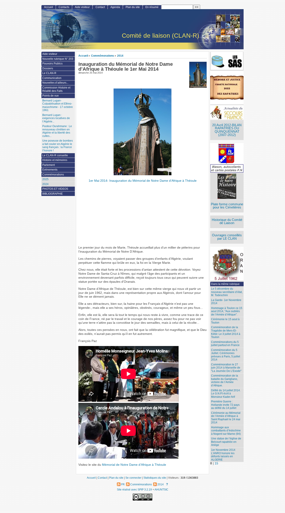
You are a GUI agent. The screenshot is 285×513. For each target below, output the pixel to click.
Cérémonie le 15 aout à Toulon (225, 321)
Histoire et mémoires (54, 160)
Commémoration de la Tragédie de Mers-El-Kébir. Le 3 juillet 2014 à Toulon (225, 332)
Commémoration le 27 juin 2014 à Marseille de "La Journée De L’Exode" (226, 368)
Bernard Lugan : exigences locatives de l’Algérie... (56, 118)
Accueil (83, 55)
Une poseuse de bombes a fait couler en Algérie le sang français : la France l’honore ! (57, 145)
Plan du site (133, 7)
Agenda (115, 7)
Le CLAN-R (49, 73)
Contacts (64, 7)
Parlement (48, 165)
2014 (120, 55)
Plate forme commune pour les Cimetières (227, 206)
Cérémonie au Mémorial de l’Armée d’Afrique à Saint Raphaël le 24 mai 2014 (225, 417)
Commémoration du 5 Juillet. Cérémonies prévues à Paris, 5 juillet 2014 (225, 354)
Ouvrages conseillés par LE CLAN (227, 237)
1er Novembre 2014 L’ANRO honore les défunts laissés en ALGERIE (223, 454)
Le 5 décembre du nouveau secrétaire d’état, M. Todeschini (226, 292)
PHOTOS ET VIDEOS (55, 188)
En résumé (152, 7)
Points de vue (50, 95)
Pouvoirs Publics (52, 63)
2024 (45, 184)
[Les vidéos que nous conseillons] (227, 187)
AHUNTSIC (161, 489)
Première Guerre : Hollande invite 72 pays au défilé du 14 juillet (225, 405)
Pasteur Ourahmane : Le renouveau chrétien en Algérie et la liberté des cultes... (57, 131)
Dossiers (47, 68)
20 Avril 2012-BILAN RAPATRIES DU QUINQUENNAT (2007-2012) (227, 130)
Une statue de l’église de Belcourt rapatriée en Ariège (226, 442)
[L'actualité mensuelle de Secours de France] (227, 113)
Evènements (49, 169)
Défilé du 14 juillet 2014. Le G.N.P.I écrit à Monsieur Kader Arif (225, 393)
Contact (100, 7)
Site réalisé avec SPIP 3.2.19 (134, 489)
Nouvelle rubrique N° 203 (57, 58)
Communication (51, 78)
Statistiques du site (154, 477)
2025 (45, 179)
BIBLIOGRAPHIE (52, 193)
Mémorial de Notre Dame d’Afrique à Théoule (134, 464)
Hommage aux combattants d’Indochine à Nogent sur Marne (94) (226, 430)
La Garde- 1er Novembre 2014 (226, 302)
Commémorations (102, 55)
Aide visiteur (82, 7)
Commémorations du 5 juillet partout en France (225, 343)
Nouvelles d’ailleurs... (55, 82)
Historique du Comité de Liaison (227, 221)
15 (216, 463)
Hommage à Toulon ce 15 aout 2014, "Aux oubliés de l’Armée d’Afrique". (226, 311)
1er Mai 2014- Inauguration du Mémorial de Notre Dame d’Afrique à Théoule (143, 180)
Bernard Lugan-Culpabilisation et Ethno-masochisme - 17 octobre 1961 (57, 105)
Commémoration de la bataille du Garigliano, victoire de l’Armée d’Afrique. (224, 380)
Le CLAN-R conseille (55, 155)
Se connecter (133, 477)
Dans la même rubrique (225, 284)
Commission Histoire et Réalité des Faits (56, 89)
